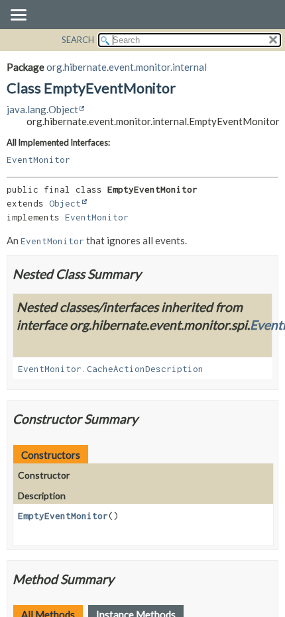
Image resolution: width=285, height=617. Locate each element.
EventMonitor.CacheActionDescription (110, 368)
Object (65, 203)
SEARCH (78, 39)
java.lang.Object (42, 109)
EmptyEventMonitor (63, 515)
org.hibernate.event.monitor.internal (126, 67)
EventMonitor (38, 159)
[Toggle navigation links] (18, 16)
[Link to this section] (149, 273)
